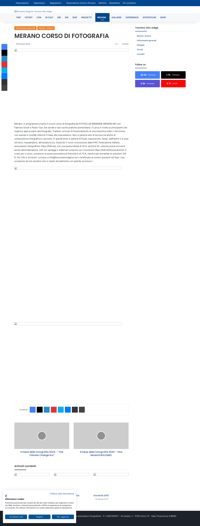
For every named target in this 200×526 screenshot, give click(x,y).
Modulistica (114, 3)
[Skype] (61, 410)
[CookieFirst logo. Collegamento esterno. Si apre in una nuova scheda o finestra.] (6, 496)
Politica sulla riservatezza (62, 493)
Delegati (140, 45)
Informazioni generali (25, 28)
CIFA (39, 17)
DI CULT (49, 17)
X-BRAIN (172, 516)
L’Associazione (22, 3)
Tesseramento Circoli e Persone (80, 3)
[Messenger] (68, 410)
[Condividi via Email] (75, 410)
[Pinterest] (54, 410)
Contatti (140, 54)
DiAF (74, 17)
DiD (59, 17)
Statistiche (149, 17)
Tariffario (102, 3)
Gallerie (117, 17)
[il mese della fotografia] (71, 483)
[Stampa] (82, 410)
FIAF (18, 17)
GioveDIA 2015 (101, 495)
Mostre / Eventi (46, 28)
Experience (132, 17)
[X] (40, 410)
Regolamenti (55, 3)
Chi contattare (129, 3)
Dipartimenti (39, 3)
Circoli (140, 49)
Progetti (86, 17)
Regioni (101, 17)
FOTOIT (29, 17)
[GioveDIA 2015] (111, 483)
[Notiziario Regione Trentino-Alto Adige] (33, 11)
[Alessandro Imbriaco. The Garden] (31, 483)
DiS (66, 17)
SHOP (163, 17)
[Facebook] (33, 410)
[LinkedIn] (47, 410)
